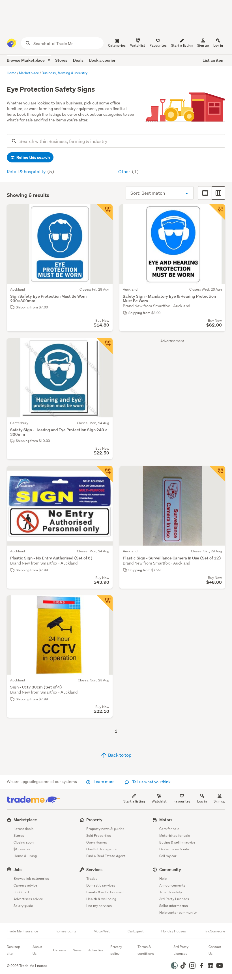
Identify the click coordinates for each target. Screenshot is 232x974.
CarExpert (136, 931)
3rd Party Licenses (174, 898)
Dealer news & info (174, 849)
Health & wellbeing (101, 898)
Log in (218, 45)
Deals (78, 60)
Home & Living (25, 855)
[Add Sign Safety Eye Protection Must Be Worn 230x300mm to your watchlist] (105, 212)
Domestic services (100, 885)
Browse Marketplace (26, 60)
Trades (91, 878)
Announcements (172, 885)
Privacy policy (116, 950)
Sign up (203, 45)
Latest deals (23, 828)
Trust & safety (170, 892)
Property (94, 819)
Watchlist (159, 801)
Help (163, 878)
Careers (59, 950)
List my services (99, 905)
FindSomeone (214, 931)
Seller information (173, 905)
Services (94, 869)
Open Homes (96, 842)
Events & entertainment (105, 892)
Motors (165, 819)
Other (124, 171)
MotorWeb (102, 931)
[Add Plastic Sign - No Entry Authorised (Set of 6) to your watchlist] (105, 474)
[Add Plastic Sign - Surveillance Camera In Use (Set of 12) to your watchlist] (217, 474)
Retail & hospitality (26, 171)
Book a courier (102, 60)
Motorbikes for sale (174, 835)
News (77, 950)
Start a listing (134, 801)
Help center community (178, 912)
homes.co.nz (66, 931)
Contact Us (215, 950)
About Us (37, 950)
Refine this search (33, 157)
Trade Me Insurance (22, 931)
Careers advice (25, 885)
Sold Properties (98, 835)
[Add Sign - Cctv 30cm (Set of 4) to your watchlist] (105, 603)
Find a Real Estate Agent (106, 855)
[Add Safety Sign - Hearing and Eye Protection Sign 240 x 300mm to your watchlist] (105, 346)
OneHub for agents (101, 849)
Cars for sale (169, 828)
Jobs (18, 869)
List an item (214, 60)
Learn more (104, 781)
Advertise (96, 950)
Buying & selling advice (177, 842)
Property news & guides (105, 828)
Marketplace (25, 819)
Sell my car (168, 855)
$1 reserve (22, 849)
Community (170, 869)
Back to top (119, 755)
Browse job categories (31, 878)
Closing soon (24, 842)
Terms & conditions (146, 950)
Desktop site (13, 950)
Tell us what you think (151, 781)
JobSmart (21, 892)
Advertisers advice (28, 898)
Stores (61, 60)
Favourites (181, 801)
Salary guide (23, 905)
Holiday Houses (173, 931)
